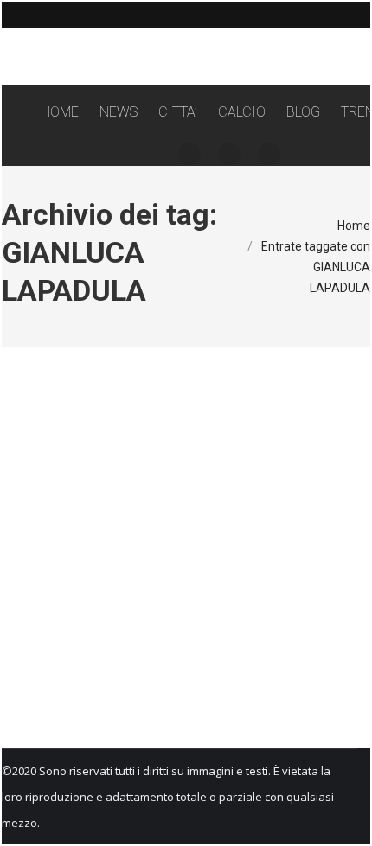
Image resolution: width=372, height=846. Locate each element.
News (173, 631)
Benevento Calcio (60, 631)
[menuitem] (59, 112)
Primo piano (216, 631)
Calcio (116, 631)
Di (64, 657)
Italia (146, 631)
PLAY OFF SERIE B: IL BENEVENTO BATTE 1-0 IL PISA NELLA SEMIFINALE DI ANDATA (178, 591)
